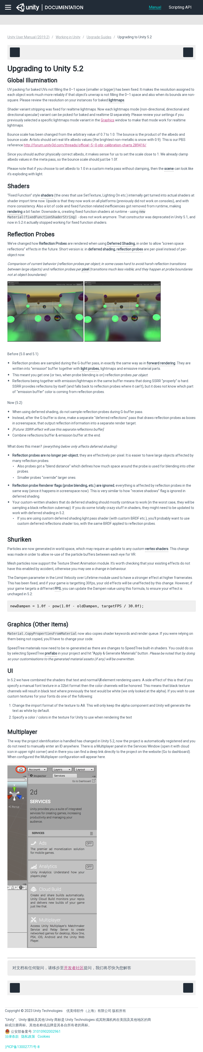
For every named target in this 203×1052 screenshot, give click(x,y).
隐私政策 (28, 1036)
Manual (155, 7)
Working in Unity (68, 37)
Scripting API (180, 7)
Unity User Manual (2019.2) (28, 37)
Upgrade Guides (99, 37)
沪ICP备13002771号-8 (22, 1047)
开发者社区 (74, 967)
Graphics (107, 120)
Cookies (44, 1036)
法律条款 (12, 1036)
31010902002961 (47, 1031)
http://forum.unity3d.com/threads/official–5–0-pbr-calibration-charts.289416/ (85, 145)
